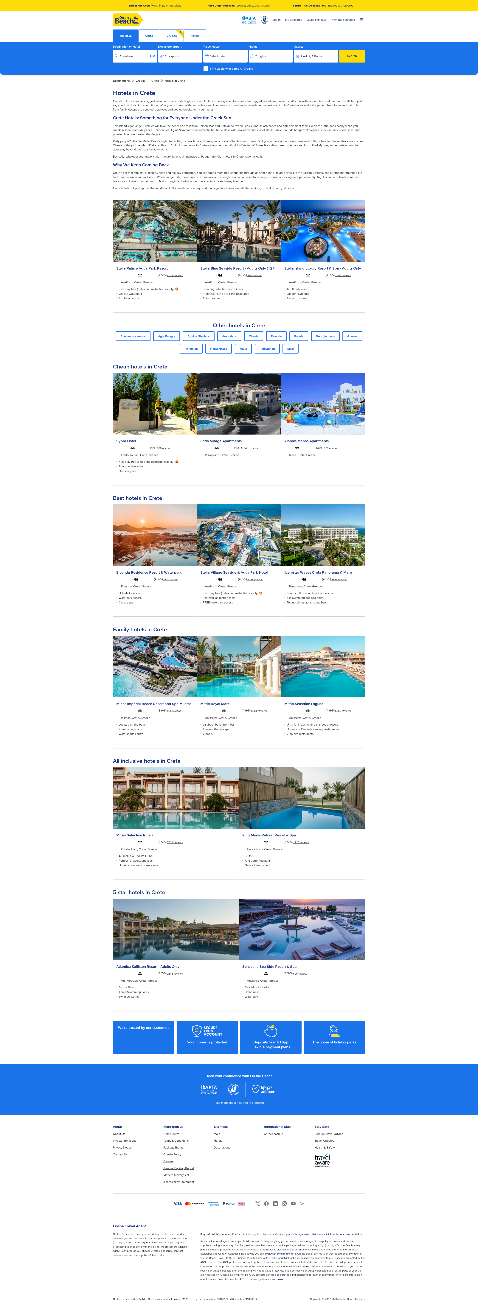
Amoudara (229, 336)
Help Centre (171, 1133)
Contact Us (120, 1154)
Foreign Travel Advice (329, 1133)
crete (155, 80)
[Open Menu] (362, 20)
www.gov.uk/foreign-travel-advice (299, 1234)
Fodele (298, 336)
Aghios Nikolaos (199, 336)
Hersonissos (218, 348)
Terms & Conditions (176, 1140)
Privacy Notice (122, 1147)
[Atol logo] (233, 1089)
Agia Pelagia (166, 336)
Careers (168, 1161)
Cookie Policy (172, 1154)
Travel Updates (324, 1140)
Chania (253, 336)
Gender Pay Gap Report (178, 1168)
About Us (119, 1133)
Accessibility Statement (178, 1181)
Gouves (352, 336)
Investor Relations (124, 1140)
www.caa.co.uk (274, 1279)
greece (140, 80)
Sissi (290, 348)
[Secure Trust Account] (263, 1089)
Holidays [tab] (126, 35)
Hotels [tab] (194, 35)
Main (217, 1133)
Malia (243, 348)
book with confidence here (280, 1253)
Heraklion (191, 348)
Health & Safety (325, 1147)
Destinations (121, 80)
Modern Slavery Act (176, 1175)
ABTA (301, 1249)
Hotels (218, 1140)
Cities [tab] (149, 35)
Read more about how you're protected (239, 1102)
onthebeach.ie (273, 1133)
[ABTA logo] (248, 20)
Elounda (276, 336)
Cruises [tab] (175, 33)
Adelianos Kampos (133, 336)
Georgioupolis (325, 336)
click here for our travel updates (343, 1234)
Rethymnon (267, 348)
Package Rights (173, 1147)
